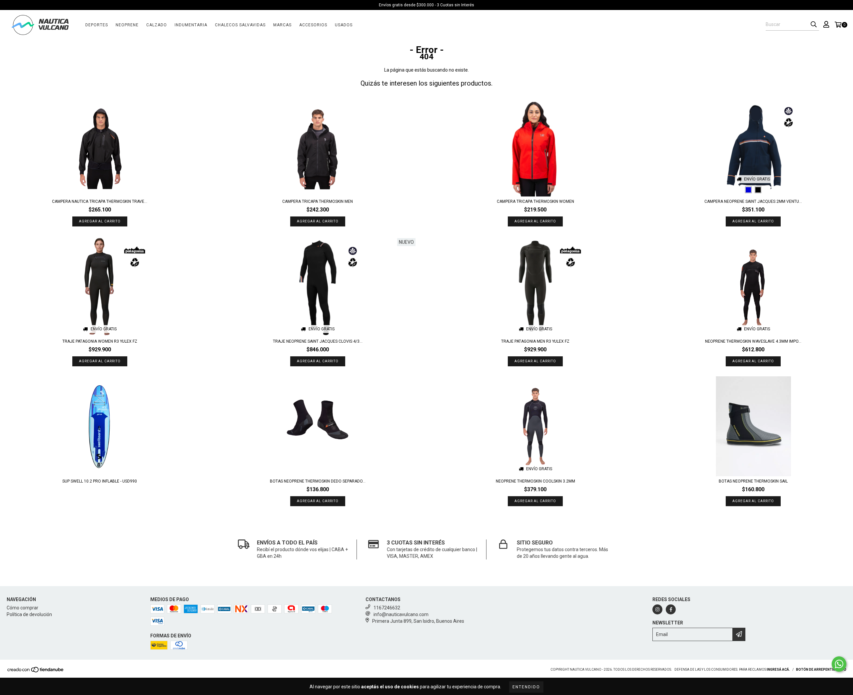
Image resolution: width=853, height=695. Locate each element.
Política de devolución (29, 614)
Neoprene (127, 25)
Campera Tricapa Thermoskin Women (535, 201)
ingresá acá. (778, 669)
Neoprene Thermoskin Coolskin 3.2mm (535, 481)
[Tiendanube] (36, 671)
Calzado (156, 25)
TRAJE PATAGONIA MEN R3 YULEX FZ (535, 341)
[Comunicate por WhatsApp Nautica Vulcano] (839, 664)
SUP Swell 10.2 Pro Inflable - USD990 (99, 481)
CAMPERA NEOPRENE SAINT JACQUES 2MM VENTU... (753, 201)
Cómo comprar (22, 607)
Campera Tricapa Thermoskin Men (317, 201)
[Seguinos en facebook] (671, 609)
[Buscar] (813, 25)
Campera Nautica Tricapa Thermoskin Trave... (99, 201)
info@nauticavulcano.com (401, 614)
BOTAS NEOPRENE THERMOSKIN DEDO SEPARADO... (318, 481)
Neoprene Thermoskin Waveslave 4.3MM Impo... (753, 341)
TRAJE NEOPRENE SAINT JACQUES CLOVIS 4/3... (318, 341)
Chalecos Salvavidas (240, 25)
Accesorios (313, 25)
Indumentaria (191, 25)
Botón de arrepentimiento (821, 669)
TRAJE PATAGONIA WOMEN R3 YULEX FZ (99, 341)
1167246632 (387, 607)
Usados (344, 25)
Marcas (282, 25)
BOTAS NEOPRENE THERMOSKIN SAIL (753, 481)
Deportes (96, 25)
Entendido (526, 687)
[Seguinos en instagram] (657, 609)
